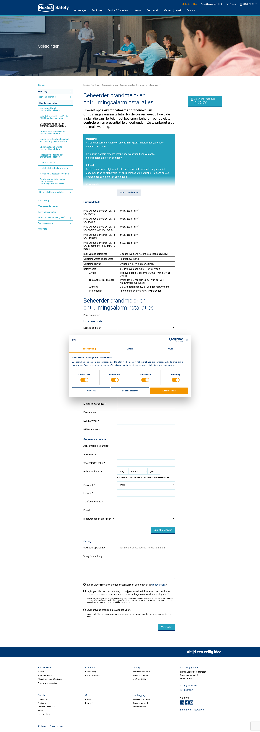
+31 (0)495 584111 (250, 4)
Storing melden (191, 4)
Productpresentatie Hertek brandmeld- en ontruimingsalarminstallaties (53, 181)
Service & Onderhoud (118, 10)
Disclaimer (42, 726)
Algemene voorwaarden (47, 683)
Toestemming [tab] (89, 349)
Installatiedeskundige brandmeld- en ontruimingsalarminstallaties (55, 140)
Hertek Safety (90, 672)
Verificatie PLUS (139, 679)
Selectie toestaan (130, 391)
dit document (158, 584)
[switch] (115, 380)
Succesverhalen (44, 714)
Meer (70, 91)
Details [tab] (130, 349)
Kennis (138, 10)
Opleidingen (43, 91)
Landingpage (139, 695)
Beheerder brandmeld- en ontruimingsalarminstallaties (53, 125)
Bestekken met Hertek (141, 672)
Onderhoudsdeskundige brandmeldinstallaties (51, 148)
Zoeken (233, 4)
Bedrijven (90, 667)
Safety (41, 695)
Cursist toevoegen (163, 530)
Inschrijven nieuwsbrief (192, 709)
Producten (97, 10)
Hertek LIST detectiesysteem (54, 168)
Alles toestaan (169, 391)
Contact (191, 10)
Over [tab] (170, 349)
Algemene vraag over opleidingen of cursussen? (204, 101)
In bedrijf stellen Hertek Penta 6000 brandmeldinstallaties (54, 117)
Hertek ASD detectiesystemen (54, 174)
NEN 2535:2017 (47, 162)
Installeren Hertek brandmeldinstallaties (50, 109)
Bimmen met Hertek (140, 675)
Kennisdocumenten (47, 212)
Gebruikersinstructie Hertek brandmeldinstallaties (53, 132)
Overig (136, 667)
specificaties (129, 192)
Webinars (42, 229)
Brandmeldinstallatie (48, 103)
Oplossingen (80, 10)
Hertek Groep (45, 667)
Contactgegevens (189, 667)
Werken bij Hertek (172, 10)
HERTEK (53, 7)
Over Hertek (152, 10)
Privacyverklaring (56, 726)
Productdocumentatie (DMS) (211, 4)
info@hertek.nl (186, 690)
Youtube (191, 702)
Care (87, 695)
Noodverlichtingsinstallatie (51, 192)
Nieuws (41, 672)
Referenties (89, 703)
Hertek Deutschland (93, 675)
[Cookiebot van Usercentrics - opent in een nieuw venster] (171, 340)
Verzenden (166, 627)
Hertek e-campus (47, 97)
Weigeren (91, 391)
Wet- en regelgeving (47, 223)
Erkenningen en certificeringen (50, 679)
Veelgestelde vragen (48, 206)
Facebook (187, 702)
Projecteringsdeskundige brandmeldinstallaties (52, 156)
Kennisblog (43, 201)
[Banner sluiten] (187, 340)
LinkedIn (182, 702)
